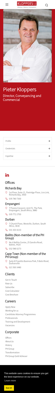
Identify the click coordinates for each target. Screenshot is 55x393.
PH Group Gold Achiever (16, 356)
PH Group (9, 348)
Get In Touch (11, 279)
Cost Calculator (12, 290)
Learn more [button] (10, 380)
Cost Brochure (11, 294)
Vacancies (10, 325)
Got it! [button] (9, 388)
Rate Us (8, 283)
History (8, 345)
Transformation (12, 352)
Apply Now (10, 306)
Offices (8, 337)
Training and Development (17, 321)
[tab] (27, 141)
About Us (9, 341)
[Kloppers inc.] (27, 4)
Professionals (11, 318)
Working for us (11, 310)
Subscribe (9, 287)
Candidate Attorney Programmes (20, 314)
